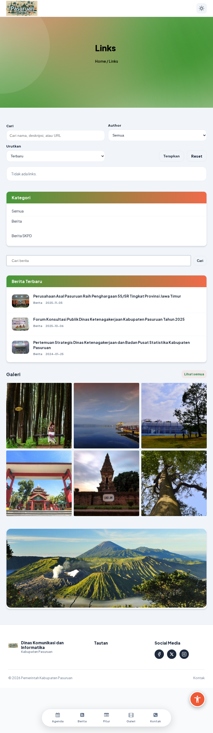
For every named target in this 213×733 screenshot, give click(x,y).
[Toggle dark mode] (201, 8)
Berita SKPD (22, 235)
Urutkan (13, 146)
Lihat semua (194, 374)
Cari (10, 126)
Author (114, 125)
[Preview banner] (106, 568)
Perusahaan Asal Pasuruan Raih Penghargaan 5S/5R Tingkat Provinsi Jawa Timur (107, 296)
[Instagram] (184, 654)
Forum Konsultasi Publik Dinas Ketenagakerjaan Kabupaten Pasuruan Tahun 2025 (109, 319)
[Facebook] (159, 654)
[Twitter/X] (171, 654)
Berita (17, 221)
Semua (18, 211)
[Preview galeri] (39, 415)
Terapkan (171, 156)
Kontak (199, 678)
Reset (196, 156)
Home (100, 61)
